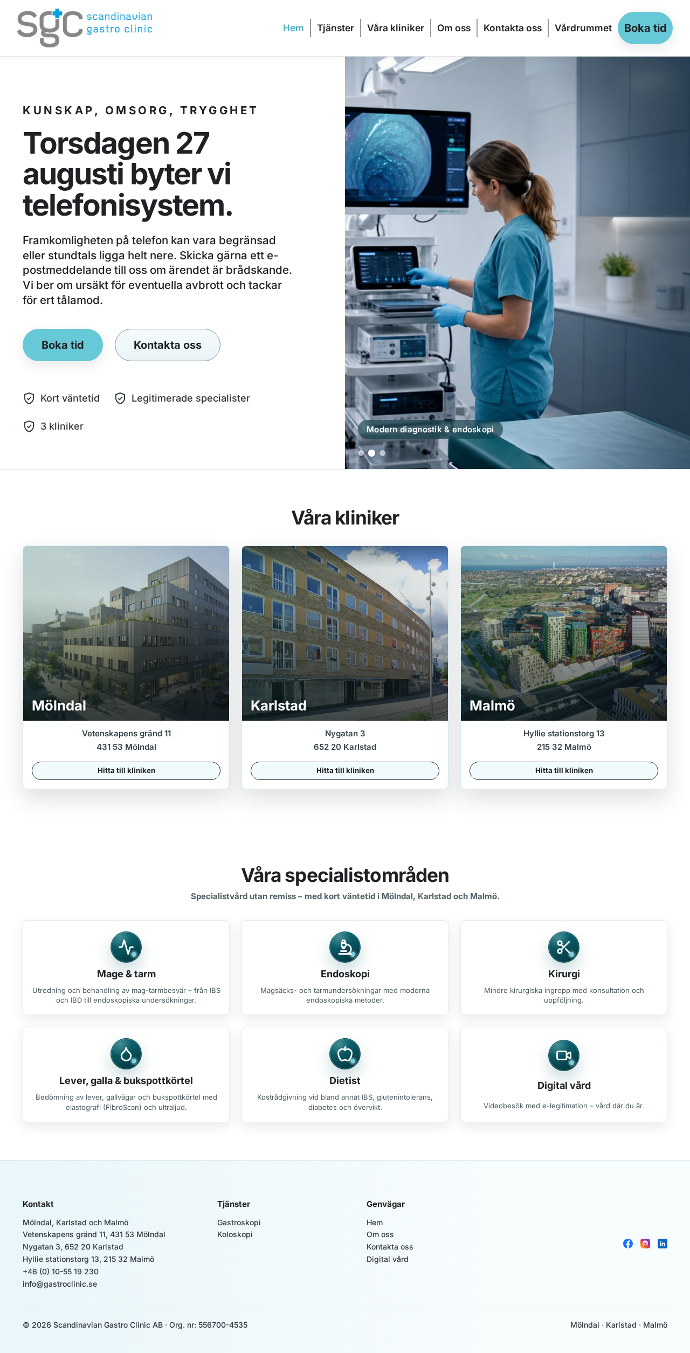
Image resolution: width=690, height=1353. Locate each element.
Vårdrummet (583, 27)
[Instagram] (645, 1243)
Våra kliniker (395, 27)
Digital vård (388, 1259)
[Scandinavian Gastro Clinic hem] (124, 28)
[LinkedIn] (662, 1243)
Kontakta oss (513, 27)
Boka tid (645, 28)
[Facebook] (628, 1243)
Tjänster (335, 27)
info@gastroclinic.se (60, 1283)
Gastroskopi (239, 1222)
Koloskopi (235, 1234)
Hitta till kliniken (126, 770)
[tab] (361, 453)
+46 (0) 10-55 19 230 (61, 1271)
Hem (293, 27)
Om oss (454, 27)
